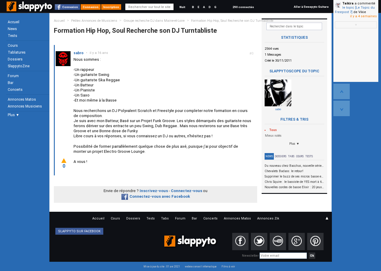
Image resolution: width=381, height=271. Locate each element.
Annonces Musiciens (25, 106)
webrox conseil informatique (201, 266)
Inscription (111, 7)
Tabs (291, 156)
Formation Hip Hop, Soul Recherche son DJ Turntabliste (232, 21)
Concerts (15, 90)
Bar (10, 83)
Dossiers (15, 59)
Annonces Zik (268, 218)
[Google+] (296, 241)
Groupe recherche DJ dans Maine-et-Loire (154, 21)
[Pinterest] (315, 241)
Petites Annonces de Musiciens (94, 21)
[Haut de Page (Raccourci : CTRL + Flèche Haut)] (341, 91)
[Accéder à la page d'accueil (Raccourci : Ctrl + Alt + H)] (30, 9)
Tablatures (17, 52)
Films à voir (228, 266)
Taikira (348, 3)
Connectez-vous (186, 191)
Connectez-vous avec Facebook (159, 196)
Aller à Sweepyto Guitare (311, 6)
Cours (13, 45)
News (12, 29)
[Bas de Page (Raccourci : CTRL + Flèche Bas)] (341, 108)
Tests (12, 36)
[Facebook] (240, 241)
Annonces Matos (22, 99)
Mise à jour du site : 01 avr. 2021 (161, 266)
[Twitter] (259, 241)
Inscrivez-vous (154, 191)
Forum (13, 76)
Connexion (70, 7)
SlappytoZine (18, 66)
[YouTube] (278, 241)
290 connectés (243, 7)
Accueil (13, 22)
